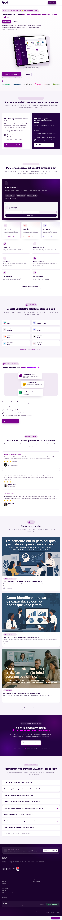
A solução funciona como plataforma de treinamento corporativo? (24, 808)
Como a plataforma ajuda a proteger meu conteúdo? (19, 827)
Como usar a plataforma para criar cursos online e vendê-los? (22, 789)
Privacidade (48, 912)
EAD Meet (4, 883)
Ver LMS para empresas (43, 145)
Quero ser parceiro (9, 421)
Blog (33, 879)
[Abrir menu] (58, 2)
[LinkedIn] (6, 869)
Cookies (52, 912)
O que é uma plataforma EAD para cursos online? (18, 782)
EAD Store (4, 890)
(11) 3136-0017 (41, 904)
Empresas (15, 21)
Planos (3, 895)
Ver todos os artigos (30, 707)
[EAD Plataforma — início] (5, 2)
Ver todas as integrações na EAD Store (30, 349)
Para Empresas (5, 879)
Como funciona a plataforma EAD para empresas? (18, 795)
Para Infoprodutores (6, 876)
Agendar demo (52, 2)
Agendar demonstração (30, 742)
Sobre (34, 876)
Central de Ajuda (36, 881)
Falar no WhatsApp (53, 904)
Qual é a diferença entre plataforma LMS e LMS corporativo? (22, 801)
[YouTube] (9, 869)
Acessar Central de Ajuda (49, 850)
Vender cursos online (12, 145)
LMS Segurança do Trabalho (7, 892)
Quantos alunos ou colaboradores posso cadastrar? (19, 821)
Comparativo (4, 897)
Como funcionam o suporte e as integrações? (17, 834)
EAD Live (4, 886)
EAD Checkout (5, 888)
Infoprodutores (6, 21)
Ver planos (27, 74)
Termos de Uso (57, 912)
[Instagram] (3, 869)
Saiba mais (17, 918)
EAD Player (4, 881)
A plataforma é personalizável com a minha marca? (18, 814)
